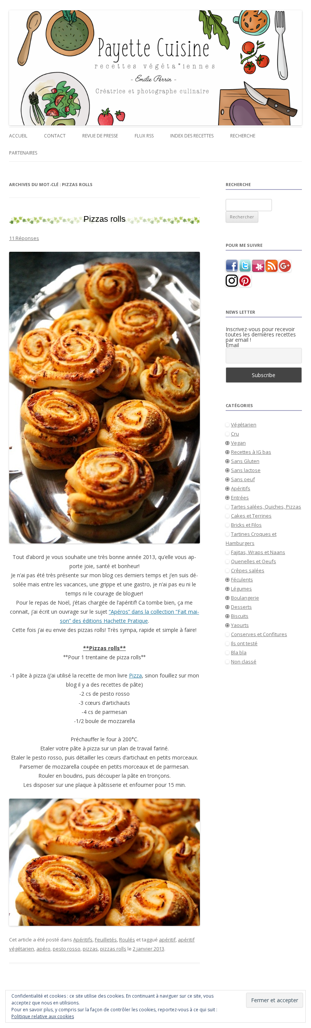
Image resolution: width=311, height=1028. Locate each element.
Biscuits (239, 616)
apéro (43, 948)
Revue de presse (100, 136)
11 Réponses (24, 238)
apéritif (167, 939)
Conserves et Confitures (259, 634)
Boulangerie (245, 597)
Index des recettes (192, 136)
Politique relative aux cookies (42, 1016)
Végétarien (243, 424)
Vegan (238, 442)
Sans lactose (246, 470)
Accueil (18, 136)
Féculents (242, 579)
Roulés (127, 939)
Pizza (135, 675)
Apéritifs (83, 939)
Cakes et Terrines (251, 515)
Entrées (240, 497)
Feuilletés (106, 939)
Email (232, 345)
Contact (55, 136)
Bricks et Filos (246, 524)
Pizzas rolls (104, 219)
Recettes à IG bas (251, 451)
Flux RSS (144, 136)
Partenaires (23, 153)
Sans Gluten (245, 461)
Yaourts (240, 625)
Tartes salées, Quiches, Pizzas (266, 506)
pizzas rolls (113, 948)
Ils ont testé (244, 643)
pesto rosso (66, 948)
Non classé (243, 661)
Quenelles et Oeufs (253, 561)
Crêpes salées (247, 570)
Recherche (242, 136)
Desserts (241, 606)
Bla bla (239, 652)
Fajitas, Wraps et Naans (258, 552)
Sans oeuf (243, 479)
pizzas (90, 948)
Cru (235, 433)
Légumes (241, 588)
